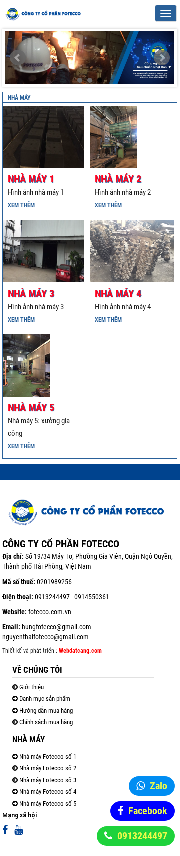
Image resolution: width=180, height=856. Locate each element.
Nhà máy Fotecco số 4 (47, 791)
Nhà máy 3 (31, 293)
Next (162, 58)
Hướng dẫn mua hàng (45, 710)
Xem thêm (21, 205)
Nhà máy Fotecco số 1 (47, 756)
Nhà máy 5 (31, 407)
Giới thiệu (31, 687)
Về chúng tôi (37, 670)
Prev (18, 58)
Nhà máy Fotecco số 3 (47, 780)
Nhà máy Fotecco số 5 (47, 803)
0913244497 (143, 836)
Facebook (148, 811)
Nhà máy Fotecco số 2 (47, 768)
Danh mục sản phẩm (44, 698)
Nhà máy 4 (118, 293)
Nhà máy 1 (31, 179)
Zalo (159, 786)
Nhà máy (19, 97)
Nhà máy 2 (118, 179)
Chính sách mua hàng (45, 722)
